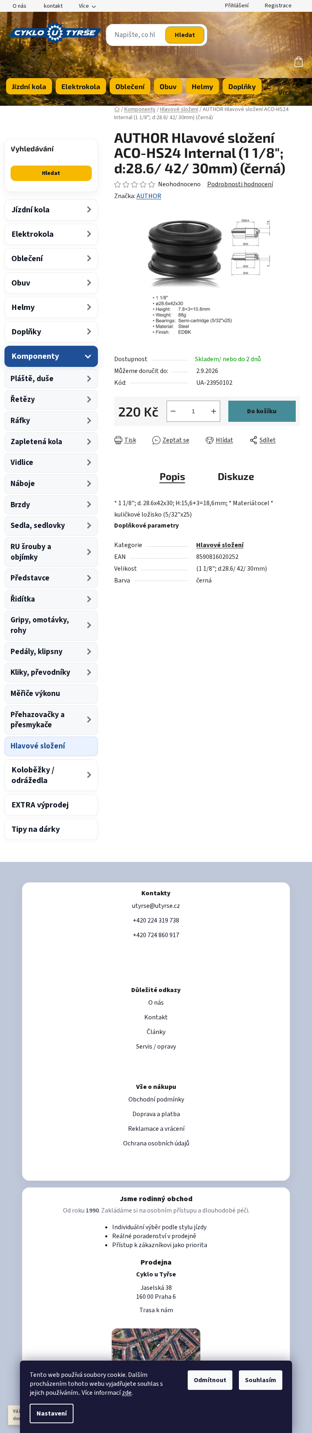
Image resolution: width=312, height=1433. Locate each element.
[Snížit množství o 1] (173, 411)
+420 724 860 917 (156, 935)
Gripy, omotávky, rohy (40, 625)
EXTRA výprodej (40, 805)
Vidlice (22, 462)
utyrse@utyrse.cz (156, 905)
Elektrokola (32, 234)
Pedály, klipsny (37, 651)
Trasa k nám (156, 1310)
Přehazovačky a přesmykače (38, 720)
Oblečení (27, 258)
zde (127, 1392)
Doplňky (26, 332)
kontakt (53, 6)
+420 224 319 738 (156, 920)
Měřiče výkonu (35, 693)
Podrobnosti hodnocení (240, 184)
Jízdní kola (30, 210)
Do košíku (262, 411)
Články (156, 1031)
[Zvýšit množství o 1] (214, 411)
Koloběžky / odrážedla (32, 775)
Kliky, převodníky (40, 672)
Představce (30, 578)
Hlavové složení (38, 746)
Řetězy (23, 399)
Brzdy (20, 504)
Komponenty (35, 356)
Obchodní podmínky (156, 1099)
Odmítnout (210, 1380)
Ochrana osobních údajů (156, 1143)
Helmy (23, 307)
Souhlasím (260, 1380)
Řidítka (23, 599)
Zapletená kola (36, 441)
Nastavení (52, 1413)
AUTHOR (148, 196)
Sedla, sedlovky (38, 525)
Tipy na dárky (35, 829)
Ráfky (20, 420)
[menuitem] (29, 86)
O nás (19, 6)
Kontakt (156, 1017)
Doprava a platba (156, 1114)
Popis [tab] (172, 476)
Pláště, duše (32, 378)
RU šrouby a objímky (31, 552)
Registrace (278, 6)
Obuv (20, 283)
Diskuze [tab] (236, 476)
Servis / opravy (156, 1046)
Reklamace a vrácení (156, 1128)
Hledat (185, 35)
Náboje (23, 483)
